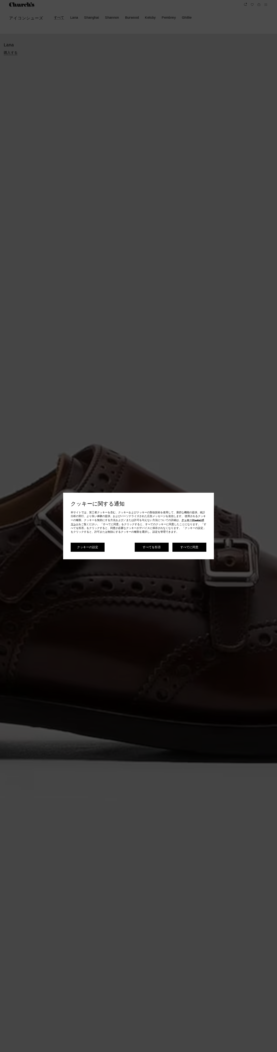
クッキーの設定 (87, 547)
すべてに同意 (189, 547)
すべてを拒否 (152, 547)
